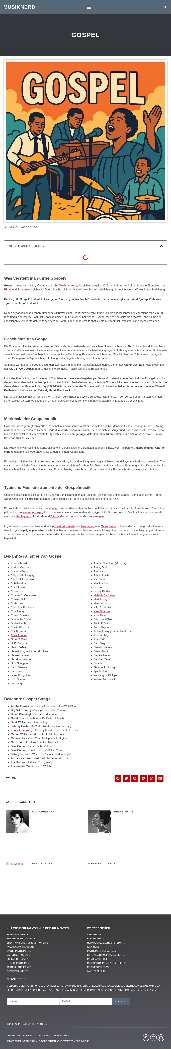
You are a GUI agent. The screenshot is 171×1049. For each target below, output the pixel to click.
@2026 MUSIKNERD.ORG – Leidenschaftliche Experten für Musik (48, 1041)
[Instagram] (153, 1037)
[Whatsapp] (146, 1037)
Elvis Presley (43, 811)
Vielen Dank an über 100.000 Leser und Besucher (38, 1035)
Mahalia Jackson (102, 863)
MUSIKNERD (19, 7)
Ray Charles (42, 863)
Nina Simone (123, 811)
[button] (89, 7)
